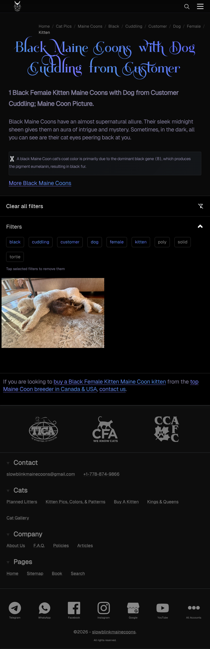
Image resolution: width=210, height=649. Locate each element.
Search (78, 573)
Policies (61, 545)
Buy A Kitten (126, 501)
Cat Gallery (18, 517)
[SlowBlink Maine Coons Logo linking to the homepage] (32, 6)
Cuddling (133, 26)
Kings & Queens (162, 501)
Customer (158, 26)
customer (69, 241)
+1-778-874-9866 (101, 474)
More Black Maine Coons (40, 183)
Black (113, 26)
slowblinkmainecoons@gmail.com (41, 474)
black (15, 241)
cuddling (40, 241)
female (117, 241)
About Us (16, 545)
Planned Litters (22, 501)
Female (194, 26)
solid (182, 241)
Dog (177, 26)
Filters (14, 226)
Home (44, 26)
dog (94, 241)
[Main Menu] (200, 6)
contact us (112, 389)
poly (162, 241)
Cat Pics (64, 26)
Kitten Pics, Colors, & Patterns (75, 501)
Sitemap (35, 573)
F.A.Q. (39, 545)
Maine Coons (90, 26)
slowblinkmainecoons (113, 631)
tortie (14, 256)
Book (57, 573)
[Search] (187, 6)
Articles (85, 545)
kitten (141, 241)
